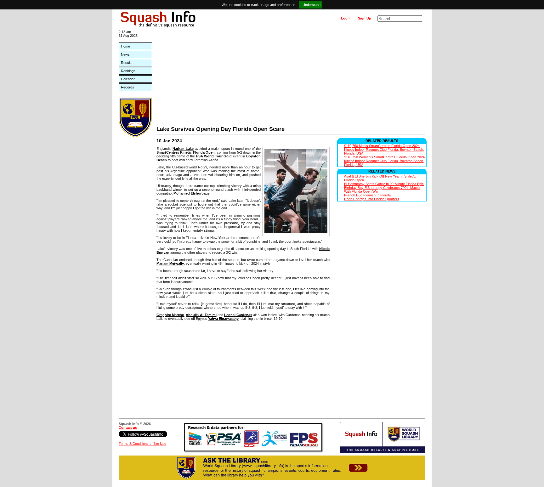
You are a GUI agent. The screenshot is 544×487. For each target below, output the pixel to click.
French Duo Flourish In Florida (367, 195)
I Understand (310, 5)
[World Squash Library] (135, 136)
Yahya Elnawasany (223, 318)
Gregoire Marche (170, 315)
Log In (346, 18)
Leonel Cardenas (238, 315)
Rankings (128, 71)
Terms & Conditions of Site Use (142, 443)
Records (127, 87)
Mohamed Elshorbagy (191, 193)
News (125, 54)
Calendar (128, 79)
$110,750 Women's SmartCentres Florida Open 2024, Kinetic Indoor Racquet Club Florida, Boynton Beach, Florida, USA (385, 161)
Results (127, 63)
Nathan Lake (183, 148)
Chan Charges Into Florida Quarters (371, 199)
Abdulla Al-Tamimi (201, 315)
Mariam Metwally (170, 263)
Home (125, 46)
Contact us (128, 427)
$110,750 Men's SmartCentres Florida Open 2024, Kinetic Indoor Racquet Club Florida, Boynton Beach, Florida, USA (384, 149)
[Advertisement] (290, 79)
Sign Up (364, 18)
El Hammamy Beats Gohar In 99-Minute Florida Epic (384, 184)
